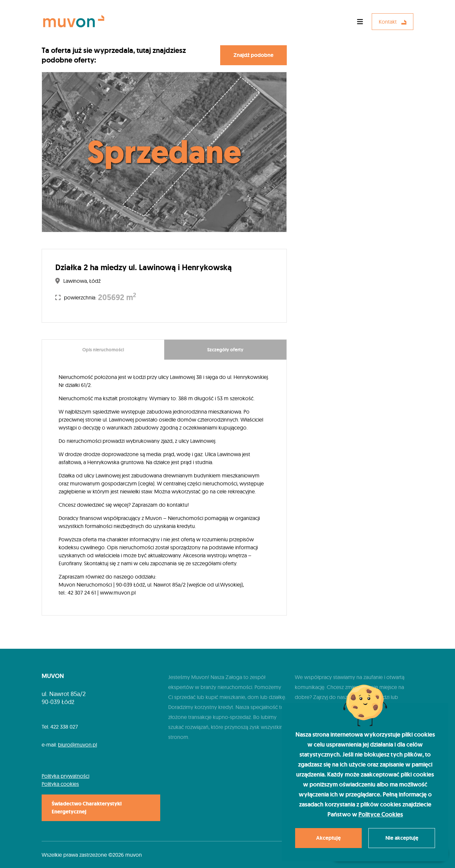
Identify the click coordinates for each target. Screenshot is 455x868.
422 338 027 (64, 726)
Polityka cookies (60, 784)
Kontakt (388, 21)
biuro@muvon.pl (77, 744)
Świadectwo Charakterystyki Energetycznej (87, 807)
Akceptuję (328, 837)
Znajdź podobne (253, 55)
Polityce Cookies (380, 814)
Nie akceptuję (401, 837)
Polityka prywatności (65, 776)
